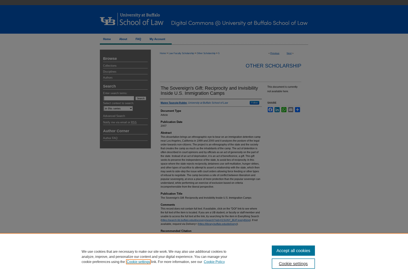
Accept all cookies (293, 250)
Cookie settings (138, 262)
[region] (204, 256)
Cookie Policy (214, 262)
